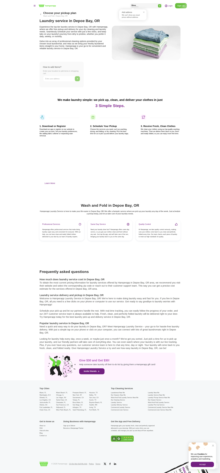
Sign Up (181, 6)
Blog (41, 433)
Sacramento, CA (78, 397)
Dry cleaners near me (118, 395)
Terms (97, 464)
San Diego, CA (77, 405)
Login (170, 6)
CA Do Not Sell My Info (78, 464)
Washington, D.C (45, 395)
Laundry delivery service (119, 405)
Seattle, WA (93, 405)
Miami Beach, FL (61, 392)
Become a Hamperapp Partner (73, 428)
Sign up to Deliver (69, 425)
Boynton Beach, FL (95, 402)
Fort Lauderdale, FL (46, 407)
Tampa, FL (76, 400)
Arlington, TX (77, 407)
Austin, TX (92, 400)
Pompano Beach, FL (79, 392)
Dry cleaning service (118, 400)
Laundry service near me (156, 395)
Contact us (43, 435)
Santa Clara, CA (61, 400)
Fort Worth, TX (94, 410)
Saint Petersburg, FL (79, 410)
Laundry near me (153, 392)
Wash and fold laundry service (158, 402)
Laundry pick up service (156, 405)
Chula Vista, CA (45, 410)
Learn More (50, 183)
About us (42, 425)
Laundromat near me (118, 392)
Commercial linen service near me (159, 410)
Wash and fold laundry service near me (124, 397)
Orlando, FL (43, 397)
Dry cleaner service (154, 400)
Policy (91, 464)
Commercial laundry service (120, 407)
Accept (202, 464)
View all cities (44, 430)
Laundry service (116, 402)
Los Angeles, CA (45, 400)
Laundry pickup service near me (159, 397)
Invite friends (90, 371)
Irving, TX (92, 407)
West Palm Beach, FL (63, 410)
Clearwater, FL (61, 402)
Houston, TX (93, 392)
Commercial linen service (119, 410)
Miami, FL (43, 392)
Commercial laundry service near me (160, 407)
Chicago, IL (60, 395)
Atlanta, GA (43, 405)
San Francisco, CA (62, 405)
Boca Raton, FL (78, 402)
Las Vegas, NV (61, 397)
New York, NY (77, 395)
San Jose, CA (94, 397)
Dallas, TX (92, 395)
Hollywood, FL (61, 407)
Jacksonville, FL (45, 402)
